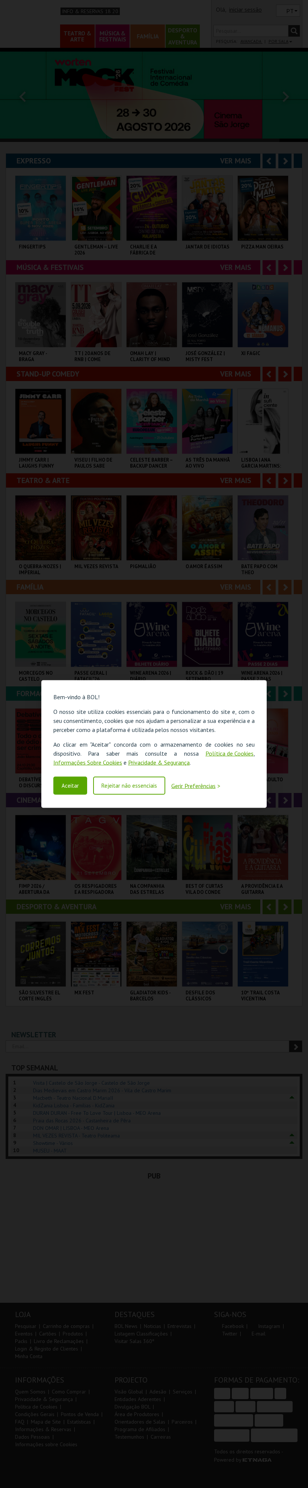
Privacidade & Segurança (159, 762)
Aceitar (70, 785)
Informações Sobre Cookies (87, 762)
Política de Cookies (229, 753)
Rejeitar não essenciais (129, 785)
